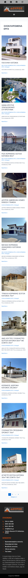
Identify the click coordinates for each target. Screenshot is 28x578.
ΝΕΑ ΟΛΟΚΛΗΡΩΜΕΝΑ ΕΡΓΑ (9, 65)
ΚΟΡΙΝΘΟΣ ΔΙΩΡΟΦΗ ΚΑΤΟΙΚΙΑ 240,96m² (10, 386)
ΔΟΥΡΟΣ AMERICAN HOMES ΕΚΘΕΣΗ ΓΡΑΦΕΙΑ (13, 201)
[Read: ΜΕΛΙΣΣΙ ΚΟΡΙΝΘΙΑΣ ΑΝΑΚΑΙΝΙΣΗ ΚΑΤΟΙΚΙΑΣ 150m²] (14, 230)
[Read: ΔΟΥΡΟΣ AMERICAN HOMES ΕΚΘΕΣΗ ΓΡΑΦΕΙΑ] (14, 185)
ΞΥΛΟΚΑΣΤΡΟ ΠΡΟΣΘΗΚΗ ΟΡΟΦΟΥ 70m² (12, 431)
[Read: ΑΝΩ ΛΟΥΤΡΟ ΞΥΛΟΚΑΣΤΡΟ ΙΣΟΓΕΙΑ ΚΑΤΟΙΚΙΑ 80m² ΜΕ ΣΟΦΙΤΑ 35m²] (14, 323)
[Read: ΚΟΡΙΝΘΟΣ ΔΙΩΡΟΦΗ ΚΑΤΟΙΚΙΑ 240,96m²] (14, 370)
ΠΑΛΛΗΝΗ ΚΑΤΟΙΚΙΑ (10, 63)
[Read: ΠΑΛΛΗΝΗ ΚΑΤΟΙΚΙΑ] (14, 47)
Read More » (5, 73)
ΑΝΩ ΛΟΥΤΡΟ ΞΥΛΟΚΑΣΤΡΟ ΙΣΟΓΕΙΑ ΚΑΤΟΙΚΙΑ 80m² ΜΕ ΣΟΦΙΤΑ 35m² (13, 340)
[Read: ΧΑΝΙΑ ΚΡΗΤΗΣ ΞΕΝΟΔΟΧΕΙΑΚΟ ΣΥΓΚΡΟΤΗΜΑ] (14, 90)
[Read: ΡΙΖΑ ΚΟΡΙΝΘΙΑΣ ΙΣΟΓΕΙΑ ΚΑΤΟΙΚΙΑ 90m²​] (14, 138)
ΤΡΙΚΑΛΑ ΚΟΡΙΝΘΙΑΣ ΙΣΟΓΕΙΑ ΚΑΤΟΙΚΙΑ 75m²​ (13, 295)
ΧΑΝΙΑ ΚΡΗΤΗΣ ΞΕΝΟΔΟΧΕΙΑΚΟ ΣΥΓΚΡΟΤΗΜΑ (8, 107)
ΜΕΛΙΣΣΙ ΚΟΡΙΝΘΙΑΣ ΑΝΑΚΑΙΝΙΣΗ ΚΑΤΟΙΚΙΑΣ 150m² (11, 247)
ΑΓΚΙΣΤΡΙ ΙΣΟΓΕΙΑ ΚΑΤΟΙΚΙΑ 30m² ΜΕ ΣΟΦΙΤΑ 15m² (13, 476)
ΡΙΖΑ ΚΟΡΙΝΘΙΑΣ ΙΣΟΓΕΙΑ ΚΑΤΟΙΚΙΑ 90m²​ (12, 155)
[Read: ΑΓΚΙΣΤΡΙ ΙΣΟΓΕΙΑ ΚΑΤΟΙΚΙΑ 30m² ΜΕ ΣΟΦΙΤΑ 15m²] (14, 460)
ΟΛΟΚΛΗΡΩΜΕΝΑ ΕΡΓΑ (7, 205)
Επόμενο (14, 497)
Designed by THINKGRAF (14, 576)
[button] (14, 14)
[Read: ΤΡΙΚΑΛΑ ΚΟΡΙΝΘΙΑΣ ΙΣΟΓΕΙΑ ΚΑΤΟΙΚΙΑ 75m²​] (14, 278)
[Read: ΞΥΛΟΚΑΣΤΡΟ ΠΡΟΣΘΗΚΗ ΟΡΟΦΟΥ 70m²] (14, 415)
